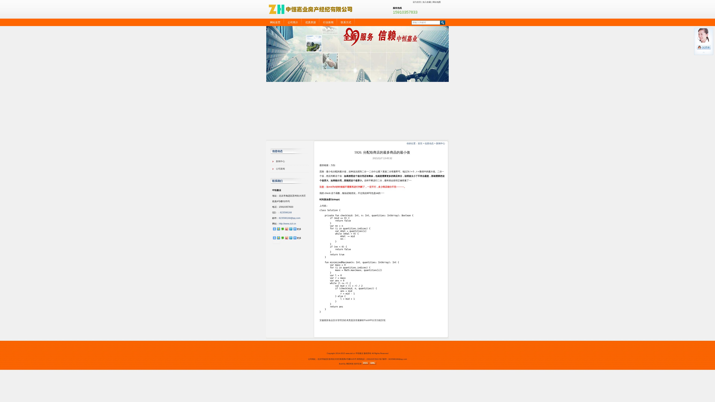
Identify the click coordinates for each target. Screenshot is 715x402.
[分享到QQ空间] (278, 228)
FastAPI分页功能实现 (374, 320)
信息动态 (429, 143)
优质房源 (310, 22)
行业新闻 (328, 22)
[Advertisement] (357, 110)
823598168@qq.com (289, 218)
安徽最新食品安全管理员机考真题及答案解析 (342, 320)
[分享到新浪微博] (287, 228)
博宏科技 (350, 364)
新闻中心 (440, 143)
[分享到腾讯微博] (291, 228)
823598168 (286, 212)
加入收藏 (427, 2)
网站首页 (275, 22)
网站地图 (437, 2)
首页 (420, 143)
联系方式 (346, 22)
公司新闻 (280, 169)
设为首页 (417, 2)
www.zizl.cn (350, 353)
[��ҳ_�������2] (357, 80)
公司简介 (293, 22)
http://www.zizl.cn (287, 223)
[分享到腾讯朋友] (282, 228)
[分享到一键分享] (274, 228)
